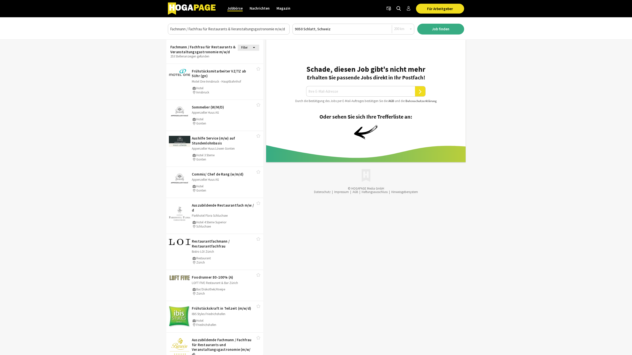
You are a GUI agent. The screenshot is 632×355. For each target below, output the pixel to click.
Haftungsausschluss (375, 192)
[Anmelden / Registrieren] (409, 9)
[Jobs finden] (399, 9)
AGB (391, 101)
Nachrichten (260, 8)
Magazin (283, 8)
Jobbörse (235, 8)
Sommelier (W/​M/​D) (208, 107)
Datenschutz (322, 192)
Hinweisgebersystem (404, 192)
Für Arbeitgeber (440, 8)
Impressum (341, 192)
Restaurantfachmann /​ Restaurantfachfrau (211, 243)
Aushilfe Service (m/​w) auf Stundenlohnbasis (213, 140)
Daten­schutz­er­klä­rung (421, 101)
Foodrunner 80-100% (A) (212, 277)
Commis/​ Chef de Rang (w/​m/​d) (218, 174)
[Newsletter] (389, 9)
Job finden (440, 29)
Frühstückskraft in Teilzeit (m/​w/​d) (221, 308)
